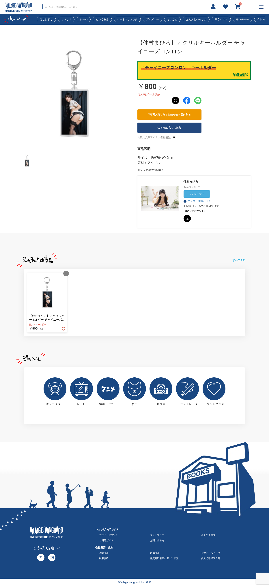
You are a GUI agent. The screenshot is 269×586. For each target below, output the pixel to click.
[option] (74, 93)
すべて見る (239, 260)
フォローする (196, 193)
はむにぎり (46, 19)
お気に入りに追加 (171, 127)
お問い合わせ (157, 540)
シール (83, 19)
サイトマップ (157, 535)
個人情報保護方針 (210, 558)
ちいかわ (172, 19)
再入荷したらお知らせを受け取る (171, 114)
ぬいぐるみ (102, 19)
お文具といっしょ (196, 19)
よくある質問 (208, 535)
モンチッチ (242, 19)
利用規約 (104, 558)
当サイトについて (108, 535)
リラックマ (221, 19)
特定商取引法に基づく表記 (164, 558)
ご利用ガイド (106, 540)
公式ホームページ (210, 553)
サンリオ (66, 19)
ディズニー (152, 19)
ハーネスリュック (127, 19)
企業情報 (104, 553)
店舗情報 (155, 553)
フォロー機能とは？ (197, 201)
